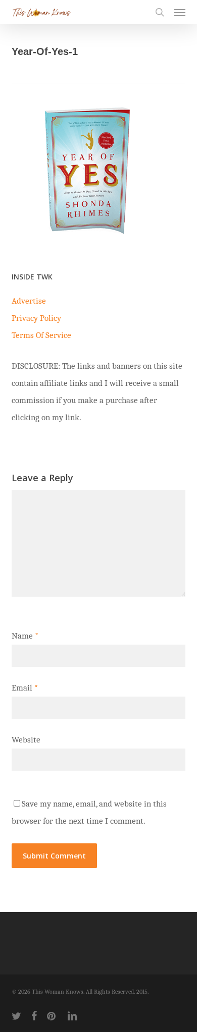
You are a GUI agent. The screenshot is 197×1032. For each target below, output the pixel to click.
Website (26, 739)
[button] (179, 12)
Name (25, 636)
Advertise (29, 301)
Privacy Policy (36, 318)
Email (25, 688)
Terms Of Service (41, 335)
